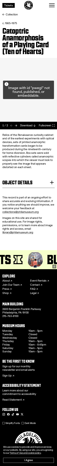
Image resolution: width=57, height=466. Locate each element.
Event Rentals (38, 281)
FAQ (32, 289)
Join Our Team (10, 285)
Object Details (17, 182)
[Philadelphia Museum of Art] (28, 5)
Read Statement (12, 400)
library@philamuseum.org (17, 232)
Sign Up (7, 375)
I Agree (28, 460)
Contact (35, 285)
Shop (5, 293)
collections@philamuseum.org (20, 211)
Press (5, 289)
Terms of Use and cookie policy (25, 453)
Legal (33, 293)
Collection (12, 14)
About (6, 281)
